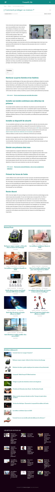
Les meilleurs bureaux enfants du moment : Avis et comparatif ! (14, 475)
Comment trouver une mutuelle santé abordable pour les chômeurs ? (29, 418)
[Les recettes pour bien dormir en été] (23, 435)
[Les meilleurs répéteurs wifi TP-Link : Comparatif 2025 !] (6, 461)
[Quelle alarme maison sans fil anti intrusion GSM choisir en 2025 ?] (15, 280)
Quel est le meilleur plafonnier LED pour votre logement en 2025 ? (40, 269)
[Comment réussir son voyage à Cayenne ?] (7, 354)
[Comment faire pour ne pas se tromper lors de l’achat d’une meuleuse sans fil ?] (40, 435)
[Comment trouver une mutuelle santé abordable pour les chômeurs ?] (7, 419)
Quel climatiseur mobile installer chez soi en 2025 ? (15, 335)
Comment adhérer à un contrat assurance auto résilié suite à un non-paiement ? (14, 451)
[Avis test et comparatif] (27, 2)
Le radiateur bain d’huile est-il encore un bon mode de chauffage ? (40, 291)
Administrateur (8, 13)
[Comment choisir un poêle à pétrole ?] (40, 448)
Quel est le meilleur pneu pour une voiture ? (47, 473)
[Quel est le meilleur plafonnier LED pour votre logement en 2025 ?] (39, 258)
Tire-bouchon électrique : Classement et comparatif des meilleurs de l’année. (31, 403)
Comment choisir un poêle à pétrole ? (46, 449)
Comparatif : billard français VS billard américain (24, 374)
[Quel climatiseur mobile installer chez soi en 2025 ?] (15, 324)
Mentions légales (26, 487)
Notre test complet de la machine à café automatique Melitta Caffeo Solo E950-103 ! (14, 438)
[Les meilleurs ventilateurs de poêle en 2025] (15, 258)
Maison (45, 13)
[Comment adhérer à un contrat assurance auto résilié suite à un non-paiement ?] (6, 448)
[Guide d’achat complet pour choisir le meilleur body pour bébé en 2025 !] (23, 473)
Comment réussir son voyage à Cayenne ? (23, 352)
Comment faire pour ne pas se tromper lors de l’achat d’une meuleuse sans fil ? (47, 438)
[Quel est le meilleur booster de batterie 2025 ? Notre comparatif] (23, 448)
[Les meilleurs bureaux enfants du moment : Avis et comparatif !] (6, 473)
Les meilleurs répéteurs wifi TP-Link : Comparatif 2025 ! (14, 462)
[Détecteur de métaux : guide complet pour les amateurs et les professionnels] (7, 369)
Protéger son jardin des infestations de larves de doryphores (27, 381)
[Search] (49, 2)
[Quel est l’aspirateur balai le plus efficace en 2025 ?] (39, 302)
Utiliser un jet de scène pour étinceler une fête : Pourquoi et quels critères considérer (29, 397)
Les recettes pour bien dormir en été (30, 435)
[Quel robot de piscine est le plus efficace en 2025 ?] (15, 302)
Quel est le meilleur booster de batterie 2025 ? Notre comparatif (30, 450)
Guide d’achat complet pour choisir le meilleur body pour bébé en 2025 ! (30, 475)
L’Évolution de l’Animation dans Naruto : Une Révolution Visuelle (28, 389)
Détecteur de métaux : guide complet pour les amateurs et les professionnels (31, 367)
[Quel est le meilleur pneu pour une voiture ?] (40, 473)
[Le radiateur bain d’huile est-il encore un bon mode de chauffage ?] (39, 280)
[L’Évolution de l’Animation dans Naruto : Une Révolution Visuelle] (7, 390)
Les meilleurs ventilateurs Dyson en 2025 (39, 246)
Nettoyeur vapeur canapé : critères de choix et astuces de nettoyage (15, 246)
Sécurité (49, 13)
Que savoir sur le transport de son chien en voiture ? (30, 462)
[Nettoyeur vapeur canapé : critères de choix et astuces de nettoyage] (15, 236)
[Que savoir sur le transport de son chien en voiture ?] (23, 461)
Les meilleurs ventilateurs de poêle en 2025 (15, 269)
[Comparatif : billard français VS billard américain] (7, 376)
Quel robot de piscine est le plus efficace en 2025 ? (15, 313)
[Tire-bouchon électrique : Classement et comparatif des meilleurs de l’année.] (7, 405)
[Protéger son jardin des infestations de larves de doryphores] (7, 383)
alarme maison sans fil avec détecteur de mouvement (19, 131)
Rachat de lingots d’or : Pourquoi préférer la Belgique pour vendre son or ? (47, 464)
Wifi (37, 128)
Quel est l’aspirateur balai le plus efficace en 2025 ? (39, 313)
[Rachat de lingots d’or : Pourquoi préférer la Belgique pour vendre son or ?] (40, 461)
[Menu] (5, 2)
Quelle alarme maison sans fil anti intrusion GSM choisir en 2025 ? (15, 291)
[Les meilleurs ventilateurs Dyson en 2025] (39, 236)
